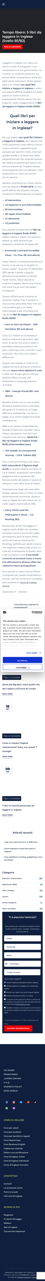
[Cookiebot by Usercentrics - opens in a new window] (32, 612)
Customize (21, 668)
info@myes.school (24, 1277)
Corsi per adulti (11, 1128)
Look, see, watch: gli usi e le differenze (21, 842)
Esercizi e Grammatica (22, 878)
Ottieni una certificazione (16, 1152)
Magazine (8, 1215)
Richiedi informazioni (18, 1028)
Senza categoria (22, 902)
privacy (34, 1277)
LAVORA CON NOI (12, 1078)
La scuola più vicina (13, 1188)
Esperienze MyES (22, 884)
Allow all (22, 661)
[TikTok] (36, 1102)
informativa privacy (23, 1004)
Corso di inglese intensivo (16, 1165)
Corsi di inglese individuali (16, 1161)
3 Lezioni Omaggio (13, 1219)
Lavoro (22, 896)
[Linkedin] (21, 1102)
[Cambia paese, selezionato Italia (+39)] (6, 964)
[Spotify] (7, 1108)
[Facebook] (7, 1102)
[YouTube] (28, 1102)
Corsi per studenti (12, 1132)
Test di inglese (10, 1227)
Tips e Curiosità (12, 47)
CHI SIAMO (9, 1070)
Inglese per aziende (13, 1148)
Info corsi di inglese (13, 1196)
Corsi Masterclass (12, 1140)
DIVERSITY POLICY (13, 1087)
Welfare (7, 1223)
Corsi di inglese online (14, 1157)
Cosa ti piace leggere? (12, 979)
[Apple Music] (14, 1108)
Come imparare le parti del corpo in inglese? (20, 850)
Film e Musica (22, 890)
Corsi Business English (14, 1144)
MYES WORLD (11, 1091)
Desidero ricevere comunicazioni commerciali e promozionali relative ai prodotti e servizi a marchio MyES (22, 1010)
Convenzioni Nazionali (14, 1231)
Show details (31, 653)
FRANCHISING (11, 1074)
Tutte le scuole (11, 1192)
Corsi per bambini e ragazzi (17, 1136)
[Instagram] (14, 1102)
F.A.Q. (7, 1082)
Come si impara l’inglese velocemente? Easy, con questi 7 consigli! (19, 747)
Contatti (8, 1184)
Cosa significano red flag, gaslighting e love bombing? (23, 858)
